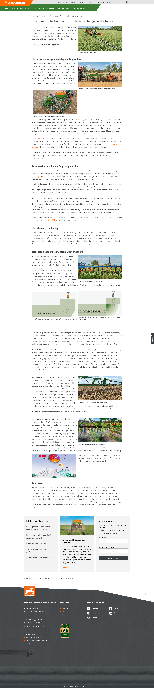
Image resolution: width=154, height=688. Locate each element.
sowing (39, 138)
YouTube (94, 617)
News (6, 8)
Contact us (65, 608)
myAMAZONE (110, 2)
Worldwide (100, 2)
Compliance (29, 643)
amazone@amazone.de (36, 626)
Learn (62, 16)
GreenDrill (51, 220)
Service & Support (79, 8)
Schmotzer (116, 198)
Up (146, 594)
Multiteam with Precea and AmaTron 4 (40, 558)
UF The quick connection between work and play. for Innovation (38, 528)
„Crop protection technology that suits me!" (39, 550)
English (120, 2)
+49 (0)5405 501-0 (37, 619)
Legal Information (31, 634)
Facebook (94, 608)
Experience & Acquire (63, 8)
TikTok (115, 608)
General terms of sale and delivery (36, 640)
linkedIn (116, 613)
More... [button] (65, 567)
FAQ (63, 611)
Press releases (66, 615)
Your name (102, 537)
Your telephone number (106, 547)
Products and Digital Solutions (20, 8)
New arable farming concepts (36, 543)
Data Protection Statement (34, 637)
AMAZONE (35, 16)
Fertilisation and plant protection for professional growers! (39, 536)
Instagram (94, 613)
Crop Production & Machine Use (43, 8)
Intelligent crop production (74, 16)
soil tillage (81, 119)
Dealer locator (62, 2)
